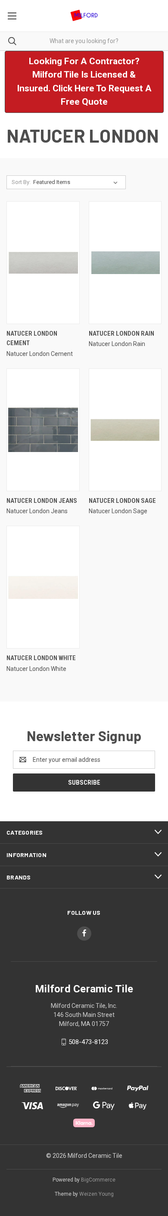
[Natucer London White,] (43, 587)
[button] (84, 82)
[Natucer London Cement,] (43, 262)
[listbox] (77, 182)
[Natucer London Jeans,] (43, 430)
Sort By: (21, 182)
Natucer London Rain (121, 333)
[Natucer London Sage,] (125, 430)
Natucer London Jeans (41, 501)
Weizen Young (96, 1194)
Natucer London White (41, 658)
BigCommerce (98, 1180)
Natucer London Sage (122, 501)
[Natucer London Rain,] (125, 262)
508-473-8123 (88, 1042)
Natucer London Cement (31, 338)
